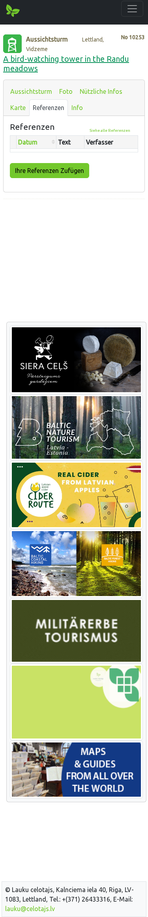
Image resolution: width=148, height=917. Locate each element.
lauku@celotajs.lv (30, 908)
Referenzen (48, 107)
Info (77, 107)
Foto (66, 91)
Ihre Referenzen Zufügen (49, 170)
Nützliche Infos (101, 91)
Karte (18, 107)
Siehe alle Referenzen (110, 130)
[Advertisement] (74, 260)
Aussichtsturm (31, 91)
